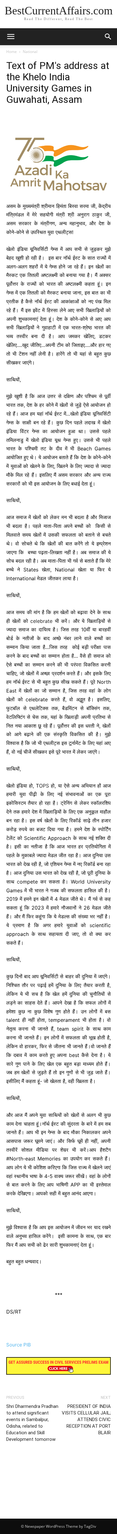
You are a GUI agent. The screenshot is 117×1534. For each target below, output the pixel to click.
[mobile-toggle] (11, 36)
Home (11, 51)
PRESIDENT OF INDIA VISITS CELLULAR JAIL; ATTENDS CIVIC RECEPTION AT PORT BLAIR (86, 1420)
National (30, 51)
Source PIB (18, 1345)
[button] (108, 36)
